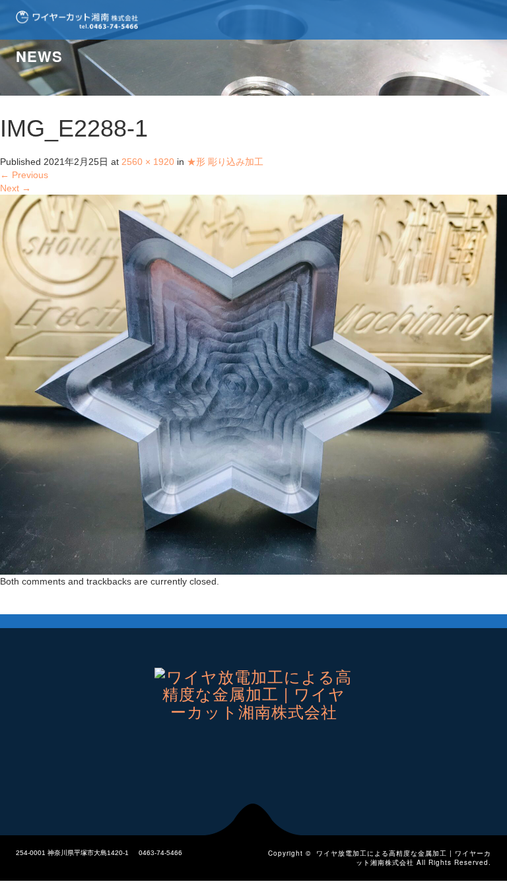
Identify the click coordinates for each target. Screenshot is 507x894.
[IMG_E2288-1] (253, 384)
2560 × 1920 (147, 161)
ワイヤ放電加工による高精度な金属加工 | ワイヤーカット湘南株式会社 (403, 857)
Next (15, 188)
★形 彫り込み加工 (225, 161)
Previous (24, 175)
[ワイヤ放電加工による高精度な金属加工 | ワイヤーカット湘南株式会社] (77, 20)
